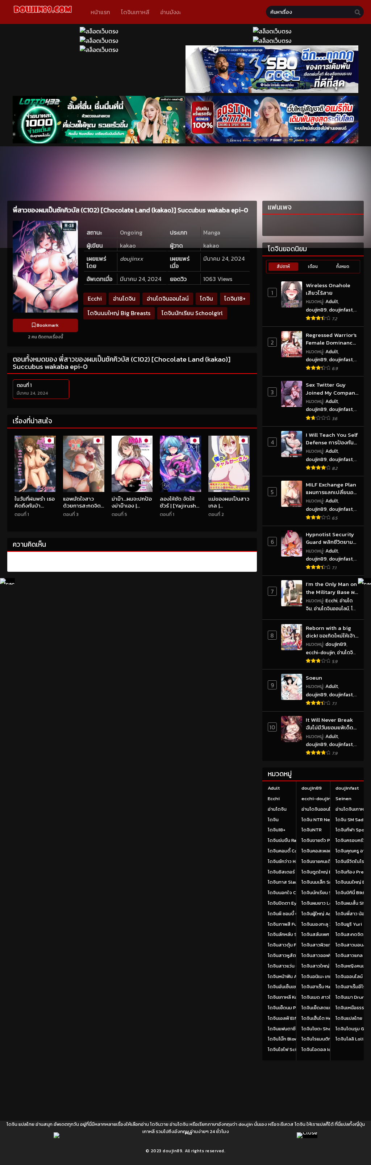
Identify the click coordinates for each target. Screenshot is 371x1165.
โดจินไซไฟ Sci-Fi (285, 1049)
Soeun (314, 677)
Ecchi (95, 298)
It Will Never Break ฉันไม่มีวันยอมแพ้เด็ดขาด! (329, 724)
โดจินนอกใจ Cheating (290, 892)
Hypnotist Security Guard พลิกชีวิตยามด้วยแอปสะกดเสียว (330, 538)
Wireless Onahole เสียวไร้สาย (328, 289)
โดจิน (206, 298)
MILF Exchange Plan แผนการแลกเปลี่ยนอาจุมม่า (331, 488)
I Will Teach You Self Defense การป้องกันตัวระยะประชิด (332, 439)
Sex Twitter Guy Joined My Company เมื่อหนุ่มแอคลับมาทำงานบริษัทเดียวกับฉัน (332, 388)
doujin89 (316, 310)
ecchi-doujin (320, 652)
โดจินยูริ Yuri (348, 924)
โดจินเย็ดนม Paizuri (288, 1007)
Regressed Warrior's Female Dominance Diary (331, 339)
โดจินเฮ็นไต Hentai (320, 1018)
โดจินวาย (159, 1124)
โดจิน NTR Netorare (322, 819)
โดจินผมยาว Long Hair (324, 903)
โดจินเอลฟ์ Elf (282, 1018)
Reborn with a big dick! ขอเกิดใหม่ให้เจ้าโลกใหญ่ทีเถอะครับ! (330, 632)
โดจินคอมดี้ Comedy (289, 850)
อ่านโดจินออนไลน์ (168, 298)
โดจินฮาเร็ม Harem (320, 986)
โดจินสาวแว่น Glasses (290, 965)
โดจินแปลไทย (348, 1018)
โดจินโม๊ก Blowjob (286, 1038)
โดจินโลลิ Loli (349, 1038)
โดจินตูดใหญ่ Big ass (323, 871)
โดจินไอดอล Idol (318, 1049)
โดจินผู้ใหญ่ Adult (319, 913)
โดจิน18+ (235, 298)
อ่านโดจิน (124, 298)
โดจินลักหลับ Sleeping (291, 934)
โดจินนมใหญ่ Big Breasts (119, 313)
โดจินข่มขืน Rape (285, 840)
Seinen (343, 798)
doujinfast (341, 310)
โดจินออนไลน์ (349, 976)
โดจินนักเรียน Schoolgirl (192, 313)
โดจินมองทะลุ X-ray (321, 924)
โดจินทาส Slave (284, 882)
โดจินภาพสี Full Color (290, 924)
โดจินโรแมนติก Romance (327, 1038)
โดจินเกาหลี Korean (288, 997)
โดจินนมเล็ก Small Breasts (329, 882)
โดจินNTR (311, 829)
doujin (245, 1124)
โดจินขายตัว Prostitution (327, 840)
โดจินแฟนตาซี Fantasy (291, 1028)
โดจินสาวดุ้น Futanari (290, 944)
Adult (331, 301)
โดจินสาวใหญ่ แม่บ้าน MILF (328, 965)
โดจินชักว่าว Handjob (289, 861)
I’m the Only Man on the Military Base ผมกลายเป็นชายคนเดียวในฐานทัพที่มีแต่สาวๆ (332, 588)
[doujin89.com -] (42, 14)
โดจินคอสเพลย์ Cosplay (326, 850)
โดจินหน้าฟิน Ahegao (289, 976)
